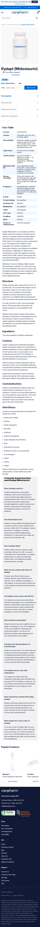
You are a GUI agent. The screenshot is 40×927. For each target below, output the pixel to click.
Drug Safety (5, 880)
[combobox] (12, 88)
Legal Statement (18, 895)
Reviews (4, 853)
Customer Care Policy (8, 875)
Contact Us (5, 872)
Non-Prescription (7, 828)
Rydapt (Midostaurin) (28, 25)
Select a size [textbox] (11, 88)
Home (3, 25)
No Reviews (16, 74)
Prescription (5, 826)
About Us (4, 856)
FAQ (2, 883)
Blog (2, 850)
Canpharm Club (6, 859)
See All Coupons (20, 4)
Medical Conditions (7, 862)
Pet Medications (6, 831)
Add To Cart (31, 88)
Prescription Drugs (13, 25)
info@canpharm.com (8, 806)
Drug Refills (5, 834)
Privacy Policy (5, 895)
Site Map (4, 878)
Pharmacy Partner (7, 847)
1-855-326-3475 (16, 7)
